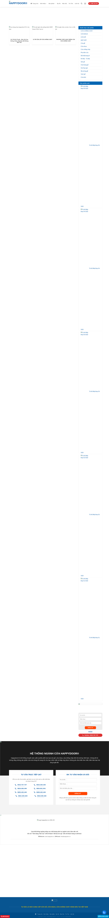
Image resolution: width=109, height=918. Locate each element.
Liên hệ (77, 3)
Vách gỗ (83, 74)
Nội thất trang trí (85, 55)
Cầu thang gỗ (84, 65)
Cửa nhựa (84, 46)
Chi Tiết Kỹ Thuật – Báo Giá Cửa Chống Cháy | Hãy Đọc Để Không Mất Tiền (19, 41)
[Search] (81, 3)
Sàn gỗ (83, 61)
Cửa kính (83, 77)
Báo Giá (64, 3)
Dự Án (59, 3)
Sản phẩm (51, 3)
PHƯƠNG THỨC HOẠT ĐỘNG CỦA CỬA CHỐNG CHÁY (65, 40)
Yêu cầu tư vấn (103, 916)
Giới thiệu (43, 3)
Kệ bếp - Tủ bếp (85, 58)
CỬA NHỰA (84, 34)
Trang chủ (35, 3)
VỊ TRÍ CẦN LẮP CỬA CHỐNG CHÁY (42, 39)
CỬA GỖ (83, 37)
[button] (85, 3)
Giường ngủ (84, 68)
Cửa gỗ (83, 43)
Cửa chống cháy (85, 49)
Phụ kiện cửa (84, 52)
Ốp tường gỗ (84, 71)
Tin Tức (71, 3)
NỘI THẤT (84, 40)
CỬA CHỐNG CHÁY (87, 31)
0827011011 (5, 916)
